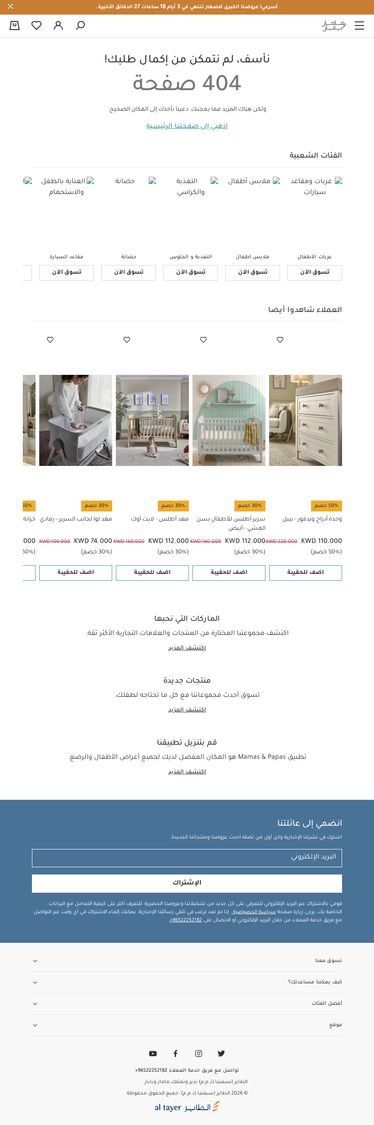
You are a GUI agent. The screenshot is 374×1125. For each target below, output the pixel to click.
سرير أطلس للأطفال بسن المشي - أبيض (231, 524)
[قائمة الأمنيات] (280, 340)
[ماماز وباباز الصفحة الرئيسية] (334, 25)
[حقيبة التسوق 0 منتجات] (14, 26)
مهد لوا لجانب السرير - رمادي (76, 519)
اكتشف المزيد (187, 648)
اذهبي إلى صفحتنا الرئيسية (187, 127)
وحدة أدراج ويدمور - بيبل (312, 519)
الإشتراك (187, 883)
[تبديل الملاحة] (359, 26)
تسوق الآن (315, 273)
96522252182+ (186, 920)
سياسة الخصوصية (254, 912)
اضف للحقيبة (305, 573)
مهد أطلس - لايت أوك (160, 519)
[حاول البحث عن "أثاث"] (80, 26)
